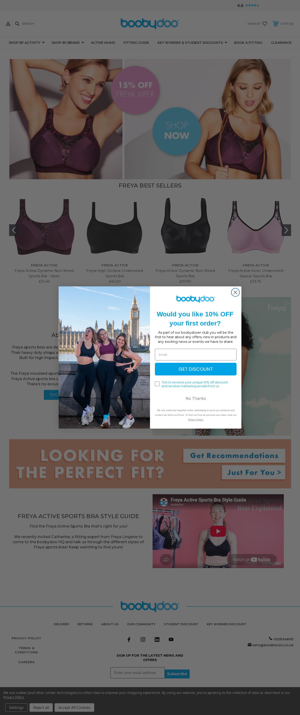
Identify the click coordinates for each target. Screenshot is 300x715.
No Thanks (196, 398)
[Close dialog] (235, 292)
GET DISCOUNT (196, 369)
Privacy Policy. (195, 419)
